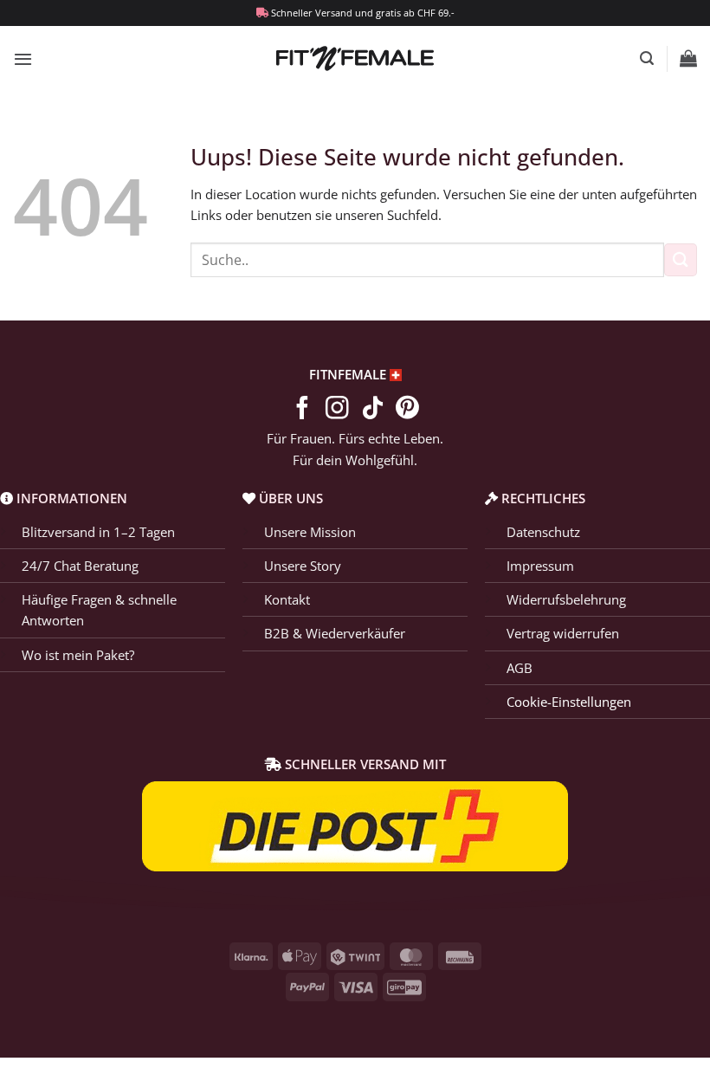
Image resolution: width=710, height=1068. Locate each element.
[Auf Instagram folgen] (337, 410)
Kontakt (287, 599)
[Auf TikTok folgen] (372, 410)
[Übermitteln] (680, 259)
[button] (23, 59)
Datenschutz (543, 531)
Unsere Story (302, 565)
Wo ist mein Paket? (78, 654)
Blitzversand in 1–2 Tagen (98, 531)
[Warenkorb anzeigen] (688, 58)
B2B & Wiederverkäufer (334, 633)
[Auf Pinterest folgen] (407, 410)
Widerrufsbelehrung (566, 599)
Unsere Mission (310, 531)
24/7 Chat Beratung (80, 565)
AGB (519, 667)
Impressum (540, 565)
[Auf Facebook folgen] (302, 410)
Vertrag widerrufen (563, 633)
